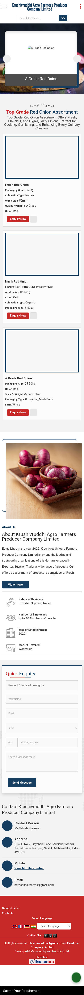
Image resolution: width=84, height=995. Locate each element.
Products (7, 913)
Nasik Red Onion (16, 281)
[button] (29, 868)
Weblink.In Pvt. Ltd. (58, 951)
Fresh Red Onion (41, 78)
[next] (77, 59)
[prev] (7, 59)
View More (33, 219)
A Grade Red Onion (18, 378)
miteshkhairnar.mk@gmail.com (34, 885)
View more (15, 584)
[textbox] (38, 18)
